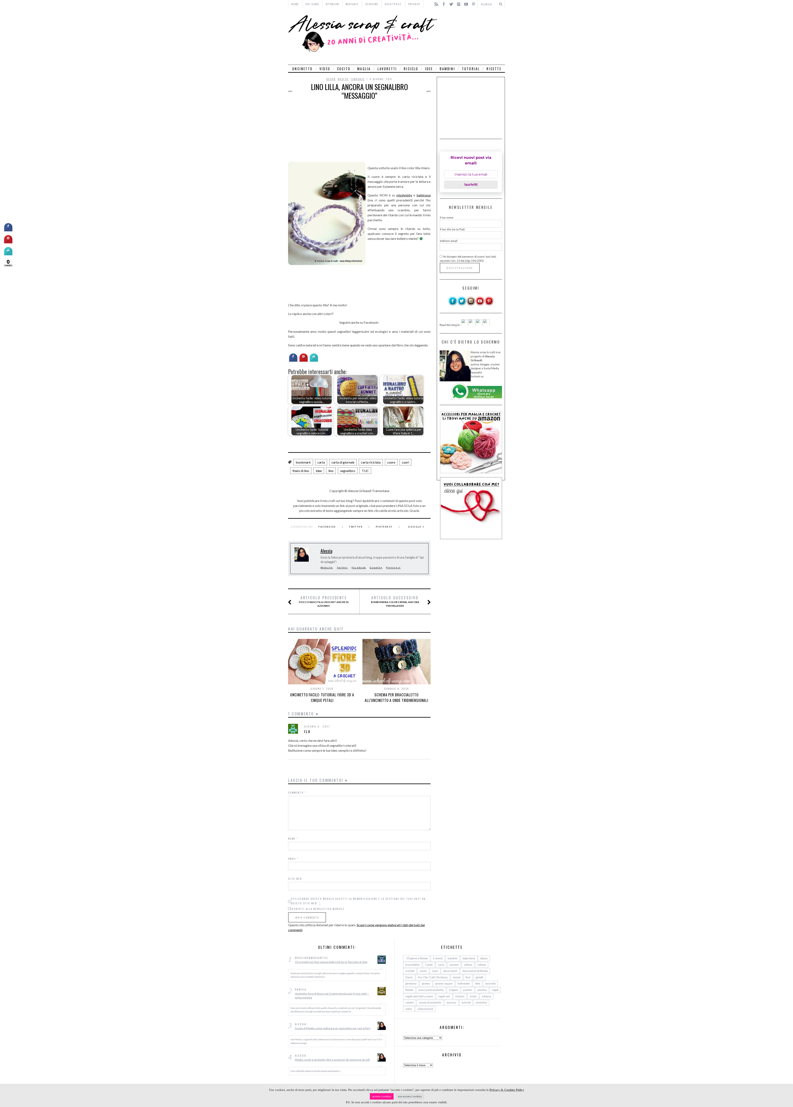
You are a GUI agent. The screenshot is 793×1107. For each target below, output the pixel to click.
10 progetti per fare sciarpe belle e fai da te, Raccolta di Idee (331, 962)
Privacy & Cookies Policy (506, 1090)
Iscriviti (470, 185)
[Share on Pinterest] (303, 360)
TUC (365, 471)
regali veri (444, 996)
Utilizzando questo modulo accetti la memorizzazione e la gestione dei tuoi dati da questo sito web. (358, 901)
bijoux (484, 958)
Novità (343, 79)
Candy (429, 964)
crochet (409, 971)
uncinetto (302, 68)
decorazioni (450, 971)
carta (321, 462)
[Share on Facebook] (293, 360)
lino (331, 471)
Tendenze (357, 79)
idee (429, 68)
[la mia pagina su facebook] (452, 304)
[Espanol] (479, 324)
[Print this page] (314, 360)
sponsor (451, 1002)
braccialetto (412, 964)
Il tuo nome (446, 217)
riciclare (459, 996)
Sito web (295, 878)
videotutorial (425, 1008)
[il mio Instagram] (470, 304)
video (324, 68)
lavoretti (387, 68)
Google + (416, 526)
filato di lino (300, 471)
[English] (464, 324)
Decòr (331, 79)
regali (495, 990)
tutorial (471, 68)
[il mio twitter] (461, 304)
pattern (467, 990)
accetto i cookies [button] (381, 1096)
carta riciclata (371, 462)
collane (481, 964)
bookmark (303, 462)
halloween (464, 983)
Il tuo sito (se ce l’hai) (452, 229)
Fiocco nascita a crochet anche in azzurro (323, 601)
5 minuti (438, 958)
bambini (447, 68)
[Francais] (486, 324)
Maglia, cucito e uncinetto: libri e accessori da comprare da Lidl (332, 1059)
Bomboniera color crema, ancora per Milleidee (395, 601)
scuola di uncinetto (430, 1002)
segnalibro (347, 471)
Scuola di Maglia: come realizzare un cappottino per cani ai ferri (332, 1028)
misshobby (404, 195)
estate (457, 977)
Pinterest (384, 526)
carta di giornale (342, 462)
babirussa (424, 195)
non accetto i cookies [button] (410, 1096)
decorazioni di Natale (475, 971)
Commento (297, 792)
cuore (391, 462)
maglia (364, 68)
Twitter (356, 526)
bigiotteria (469, 958)
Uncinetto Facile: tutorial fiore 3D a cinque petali (322, 697)
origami (453, 990)
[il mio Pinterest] (489, 304)
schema (486, 996)
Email (293, 858)
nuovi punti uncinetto (431, 990)
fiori (468, 977)
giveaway (411, 983)
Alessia (326, 550)
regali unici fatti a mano (419, 996)
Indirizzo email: (449, 241)
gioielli (479, 977)
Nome (293, 838)
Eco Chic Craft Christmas (433, 977)
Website (327, 567)
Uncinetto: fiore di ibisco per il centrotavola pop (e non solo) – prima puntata (332, 995)
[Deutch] (472, 324)
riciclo (411, 68)
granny (426, 983)
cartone (454, 964)
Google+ (376, 567)
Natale (409, 990)
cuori (405, 462)
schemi (409, 1002)
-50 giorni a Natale (416, 958)
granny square (443, 983)
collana (468, 964)
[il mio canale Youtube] (479, 304)
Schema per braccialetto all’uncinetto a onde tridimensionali (396, 697)
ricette (494, 68)
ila (307, 731)
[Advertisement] (472, 36)
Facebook (327, 526)
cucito (343, 68)
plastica (482, 990)
